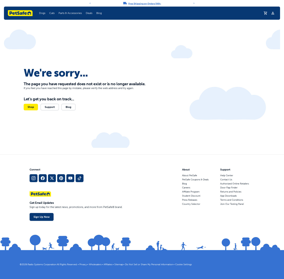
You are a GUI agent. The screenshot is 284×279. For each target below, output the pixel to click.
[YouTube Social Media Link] (70, 178)
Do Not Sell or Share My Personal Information (149, 264)
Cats (52, 13)
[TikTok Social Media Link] (79, 178)
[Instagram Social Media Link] (33, 178)
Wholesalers (95, 264)
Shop (31, 107)
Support (50, 107)
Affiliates (108, 264)
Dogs (42, 13)
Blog (99, 13)
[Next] (194, 3)
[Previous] (90, 3)
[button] (42, 13)
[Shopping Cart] (265, 13)
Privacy (83, 264)
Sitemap (118, 264)
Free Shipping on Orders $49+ (144, 3)
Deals (89, 13)
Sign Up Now (42, 216)
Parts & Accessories (70, 13)
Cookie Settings (183, 264)
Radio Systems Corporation (42, 264)
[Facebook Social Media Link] (43, 178)
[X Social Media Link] (52, 178)
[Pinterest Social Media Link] (61, 178)
